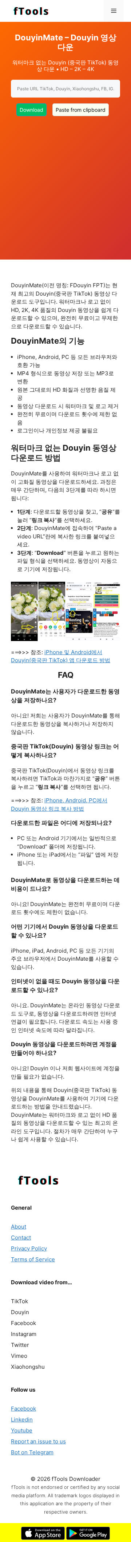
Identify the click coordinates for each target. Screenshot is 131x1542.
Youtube (21, 1430)
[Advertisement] (65, 183)
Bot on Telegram (32, 1452)
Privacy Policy (29, 1248)
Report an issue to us (38, 1441)
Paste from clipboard (81, 110)
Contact (21, 1237)
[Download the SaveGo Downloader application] (43, 1537)
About (18, 1226)
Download (31, 110)
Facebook (23, 1408)
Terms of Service (33, 1259)
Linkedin (22, 1419)
